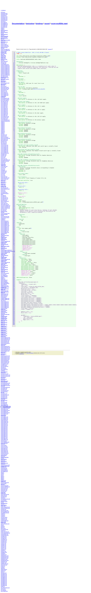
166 (14, 241)
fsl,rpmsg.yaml (3, 167)
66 (14, 126)
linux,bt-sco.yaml (4, 209)
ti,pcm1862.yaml (4, 538)
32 (14, 87)
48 (14, 106)
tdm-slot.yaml (3, 528)
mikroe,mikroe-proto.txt (5, 273)
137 (14, 207)
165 (14, 239)
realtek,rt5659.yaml (4, 436)
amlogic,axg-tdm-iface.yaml (4, 54)
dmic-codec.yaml (4, 142)
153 (14, 226)
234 (14, 318)
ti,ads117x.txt (3, 530)
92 (14, 156)
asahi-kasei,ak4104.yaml (5, 65)
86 (14, 149)
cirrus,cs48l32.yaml (4, 114)
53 (14, 111)
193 (14, 271)
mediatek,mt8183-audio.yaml (4, 248)
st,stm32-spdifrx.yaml (4, 520)
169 (14, 244)
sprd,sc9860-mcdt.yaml (5, 512)
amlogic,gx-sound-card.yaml (4, 59)
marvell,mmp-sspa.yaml (5, 216)
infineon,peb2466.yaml (5, 201)
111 (14, 178)
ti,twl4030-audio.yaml (4, 563)
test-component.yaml (4, 529)
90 (14, 154)
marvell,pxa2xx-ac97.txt (5, 217)
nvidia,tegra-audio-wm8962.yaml (4, 334)
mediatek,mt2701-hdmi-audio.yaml (5, 236)
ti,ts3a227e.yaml (4, 562)
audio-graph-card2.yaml (5, 88)
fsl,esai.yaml (3, 157)
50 (14, 108)
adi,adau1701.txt (4, 15)
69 (14, 130)
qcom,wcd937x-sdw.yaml (5, 408)
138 (14, 209)
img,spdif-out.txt (3, 196)
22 (14, 76)
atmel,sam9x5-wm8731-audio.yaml (5, 79)
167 (14, 242)
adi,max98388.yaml (4, 23)
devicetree (30, 23)
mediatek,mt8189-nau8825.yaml (4, 258)
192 (14, 270)
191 (14, 269)
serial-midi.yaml (3, 491)
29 (14, 84)
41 (14, 98)
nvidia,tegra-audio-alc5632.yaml (4, 309)
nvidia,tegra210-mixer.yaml (3, 354)
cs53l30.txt (3, 132)
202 (14, 282)
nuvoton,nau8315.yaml (5, 301)
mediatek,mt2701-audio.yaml (4, 234)
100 (14, 165)
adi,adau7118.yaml (4, 20)
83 (14, 146)
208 (14, 288)
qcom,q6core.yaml (4, 397)
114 (14, 181)
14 (14, 67)
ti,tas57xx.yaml (3, 551)
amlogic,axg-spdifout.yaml (5, 50)
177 (14, 253)
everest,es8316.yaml (4, 147)
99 (14, 164)
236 (14, 320)
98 (14, 163)
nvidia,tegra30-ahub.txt (5, 360)
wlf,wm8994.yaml (4, 585)
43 (14, 100)
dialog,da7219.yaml (4, 140)
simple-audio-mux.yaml (5, 494)
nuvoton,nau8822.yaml (5, 305)
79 (14, 141)
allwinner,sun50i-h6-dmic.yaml (4, 38)
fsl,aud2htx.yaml (4, 154)
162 (14, 236)
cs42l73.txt (3, 130)
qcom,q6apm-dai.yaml (4, 390)
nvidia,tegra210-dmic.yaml (5, 349)
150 (14, 222)
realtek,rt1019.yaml (4, 427)
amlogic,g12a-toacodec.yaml (3, 56)
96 (14, 161)
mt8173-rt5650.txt (4, 284)
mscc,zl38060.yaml (4, 275)
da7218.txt (2, 133)
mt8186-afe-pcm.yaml (4, 285)
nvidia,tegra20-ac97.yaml (5, 339)
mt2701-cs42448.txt (4, 276)
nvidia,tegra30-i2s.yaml (5, 362)
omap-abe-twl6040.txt (4, 366)
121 (14, 189)
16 (14, 69)
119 (14, 187)
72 (14, 133)
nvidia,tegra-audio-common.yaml (4, 311)
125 (14, 194)
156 (14, 229)
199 (14, 278)
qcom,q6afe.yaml (4, 389)
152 (14, 225)
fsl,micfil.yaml (3, 162)
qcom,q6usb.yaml (4, 403)
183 (14, 260)
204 (14, 284)
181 (14, 258)
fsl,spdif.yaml (3, 173)
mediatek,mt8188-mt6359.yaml (4, 254)
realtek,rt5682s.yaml (4, 439)
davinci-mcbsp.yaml (4, 139)
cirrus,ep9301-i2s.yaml (5, 116)
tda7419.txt (3, 527)
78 (14, 140)
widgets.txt (3, 571)
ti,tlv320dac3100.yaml (4, 560)
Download (50, 49)
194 (14, 272)
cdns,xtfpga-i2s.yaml (4, 101)
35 (14, 91)
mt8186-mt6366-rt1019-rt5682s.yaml (5, 289)
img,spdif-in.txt (3, 195)
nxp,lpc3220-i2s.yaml (4, 363)
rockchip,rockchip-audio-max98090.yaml (5, 466)
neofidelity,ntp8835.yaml (5, 298)
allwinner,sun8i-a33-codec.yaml (4, 42)
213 (14, 294)
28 (14, 83)
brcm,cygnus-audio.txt (5, 100)
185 (14, 262)
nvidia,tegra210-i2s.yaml (5, 350)
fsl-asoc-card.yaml (4, 176)
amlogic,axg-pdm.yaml (5, 46)
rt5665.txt (2, 478)
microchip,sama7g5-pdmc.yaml (4, 268)
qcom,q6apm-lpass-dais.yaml (4, 392)
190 (14, 268)
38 (14, 94)
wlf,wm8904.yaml (4, 579)
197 (14, 276)
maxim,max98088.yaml (5, 222)
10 (14, 62)
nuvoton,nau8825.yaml (5, 307)
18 (14, 72)
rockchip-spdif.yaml (4, 470)
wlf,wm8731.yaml (4, 575)
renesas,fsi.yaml (4, 440)
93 (14, 157)
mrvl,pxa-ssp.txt (3, 274)
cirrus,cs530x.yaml (4, 115)
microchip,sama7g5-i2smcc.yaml (4, 266)
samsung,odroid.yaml (4, 485)
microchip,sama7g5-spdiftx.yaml (4, 271)
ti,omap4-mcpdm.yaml (4, 535)
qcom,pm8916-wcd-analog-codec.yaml (5, 385)
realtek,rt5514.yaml (4, 428)
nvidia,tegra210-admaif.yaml (3, 345)
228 (14, 311)
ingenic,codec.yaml (4, 203)
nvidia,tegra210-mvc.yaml (5, 355)
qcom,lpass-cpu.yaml (4, 373)
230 (14, 314)
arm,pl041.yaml (3, 63)
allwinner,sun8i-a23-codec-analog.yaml (5, 40)
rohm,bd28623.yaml (4, 471)
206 (14, 286)
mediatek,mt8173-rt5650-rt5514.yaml (5, 246)
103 (14, 169)
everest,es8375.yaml (4, 150)
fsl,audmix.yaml (3, 155)
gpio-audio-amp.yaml (4, 187)
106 (14, 172)
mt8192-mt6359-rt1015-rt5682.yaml (5, 292)
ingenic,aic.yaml (4, 202)
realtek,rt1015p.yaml (4, 424)
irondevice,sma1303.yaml (5, 206)
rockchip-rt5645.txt (4, 469)
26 (14, 81)
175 (14, 251)
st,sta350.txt (3, 516)
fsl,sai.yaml (3, 168)
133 (14, 203)
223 (14, 306)
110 (14, 177)
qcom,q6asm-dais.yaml (5, 394)
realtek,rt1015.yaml (4, 423)
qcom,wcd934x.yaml (59, 23)
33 (14, 89)
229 (14, 312)
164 (14, 238)
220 (14, 302)
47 (14, 105)
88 (14, 151)
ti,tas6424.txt (3, 553)
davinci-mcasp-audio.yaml (5, 138)
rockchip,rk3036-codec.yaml (4, 456)
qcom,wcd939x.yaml (4, 413)
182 (14, 259)
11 (14, 64)
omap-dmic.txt (3, 367)
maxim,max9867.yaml (4, 231)
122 (14, 190)
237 (14, 322)
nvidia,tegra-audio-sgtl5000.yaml (4, 326)
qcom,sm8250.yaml (4, 404)
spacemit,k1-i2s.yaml (4, 510)
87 (14, 150)
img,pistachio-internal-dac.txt (5, 194)
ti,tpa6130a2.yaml (4, 561)
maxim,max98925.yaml (5, 232)
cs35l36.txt (3, 126)
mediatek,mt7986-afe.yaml (5, 241)
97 (14, 162)
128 (14, 197)
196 (14, 275)
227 (14, 310)
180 (14, 256)
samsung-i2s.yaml (4, 490)
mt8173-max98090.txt (4, 282)
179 (14, 255)
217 (14, 299)
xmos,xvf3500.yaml (4, 591)
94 (14, 158)
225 (14, 308)
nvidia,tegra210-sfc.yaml (5, 359)
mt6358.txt (2, 277)
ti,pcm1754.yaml (4, 537)
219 (14, 301)
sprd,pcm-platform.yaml (5, 511)
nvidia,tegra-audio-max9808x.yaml (4, 317)
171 (14, 246)
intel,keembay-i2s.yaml (5, 204)
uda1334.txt (3, 568)
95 (14, 159)
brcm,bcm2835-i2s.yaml (5, 98)
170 (14, 245)
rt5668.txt (2, 479)
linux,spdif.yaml (3, 210)
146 (14, 218)
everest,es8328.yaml (4, 149)
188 (14, 266)
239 (14, 324)
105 (14, 171)
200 (14, 279)
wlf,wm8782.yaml (4, 576)
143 (14, 214)
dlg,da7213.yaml (4, 141)
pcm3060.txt (3, 370)
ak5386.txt (2, 29)
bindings (39, 23)
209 (14, 290)
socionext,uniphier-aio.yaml (4, 501)
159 (14, 233)
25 (14, 80)
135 (14, 205)
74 (14, 135)
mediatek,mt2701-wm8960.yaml (4, 238)
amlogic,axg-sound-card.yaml (4, 48)
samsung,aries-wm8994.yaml (3, 481)
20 (14, 74)
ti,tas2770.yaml (3, 546)
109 (14, 175)
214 (14, 295)
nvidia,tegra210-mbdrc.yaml (3, 352)
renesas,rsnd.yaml (4, 446)
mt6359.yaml (3, 278)
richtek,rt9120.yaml (4, 448)
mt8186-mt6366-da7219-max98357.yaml (5, 287)
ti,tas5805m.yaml (4, 552)
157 (14, 230)
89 (14, 153)
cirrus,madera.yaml (4, 118)
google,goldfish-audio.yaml (3, 182)
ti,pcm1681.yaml (4, 536)
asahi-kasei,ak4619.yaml (5, 71)
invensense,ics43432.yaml (5, 205)
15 (14, 68)
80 (14, 142)
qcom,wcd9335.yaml (4, 405)
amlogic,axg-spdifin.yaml (5, 49)
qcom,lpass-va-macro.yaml (3, 377)
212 (14, 293)
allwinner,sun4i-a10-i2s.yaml (4, 33)
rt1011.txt (2, 472)
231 (14, 315)
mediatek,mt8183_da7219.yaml (5, 250)
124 (14, 193)
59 (14, 118)
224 (14, 307)
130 (14, 199)
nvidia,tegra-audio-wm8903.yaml (4, 332)
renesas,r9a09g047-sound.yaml (4, 443)
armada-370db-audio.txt (5, 64)
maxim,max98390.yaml (5, 227)
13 (14, 66)
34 (14, 90)
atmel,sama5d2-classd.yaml (3, 81)
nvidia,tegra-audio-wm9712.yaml (4, 336)
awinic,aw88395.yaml (4, 95)
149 (14, 221)
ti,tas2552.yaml (3, 544)
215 (14, 296)
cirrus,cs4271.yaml (4, 107)
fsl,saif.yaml (3, 169)
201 (14, 280)
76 (14, 138)
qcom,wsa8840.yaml (4, 419)
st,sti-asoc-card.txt (4, 517)
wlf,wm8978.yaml (4, 584)
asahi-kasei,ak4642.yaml (5, 72)
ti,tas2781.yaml (3, 547)
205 (14, 285)
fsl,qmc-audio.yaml (4, 166)
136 (14, 206)
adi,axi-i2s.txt (3, 21)
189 (14, 267)
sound (47, 23)
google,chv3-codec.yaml (5, 177)
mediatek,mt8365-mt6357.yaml (4, 264)
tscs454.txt (3, 567)
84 (14, 147)
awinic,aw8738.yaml (4, 92)
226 (14, 309)
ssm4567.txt (3, 513)
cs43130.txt (3, 131)
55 (14, 114)
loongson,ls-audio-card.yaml (4, 212)
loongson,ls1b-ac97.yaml (5, 213)
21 (14, 75)
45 (14, 102)
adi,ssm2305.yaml (4, 25)
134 (14, 204)
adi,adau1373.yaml (4, 14)
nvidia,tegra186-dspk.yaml (5, 338)
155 (14, 228)
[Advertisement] (41, 11)
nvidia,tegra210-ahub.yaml (5, 347)
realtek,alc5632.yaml (4, 422)
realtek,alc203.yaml (4, 420)
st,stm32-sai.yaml (4, 519)
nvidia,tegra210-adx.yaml (5, 346)
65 (14, 125)
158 (14, 231)
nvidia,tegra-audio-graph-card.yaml (5, 315)
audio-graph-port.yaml (4, 89)
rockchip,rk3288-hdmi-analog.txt (5, 457)
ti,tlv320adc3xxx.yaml (4, 555)
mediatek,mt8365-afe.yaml (5, 262)
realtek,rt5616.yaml (4, 430)
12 (14, 65)
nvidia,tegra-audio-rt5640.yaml (4, 322)
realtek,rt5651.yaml (4, 435)
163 (14, 237)
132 (14, 202)
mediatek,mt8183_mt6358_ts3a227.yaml (5, 251)
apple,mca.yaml (3, 62)
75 (14, 137)
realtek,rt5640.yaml (4, 432)
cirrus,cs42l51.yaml (4, 110)
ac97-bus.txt (3, 12)
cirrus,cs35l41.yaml (4, 102)
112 (14, 179)
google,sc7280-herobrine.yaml (3, 186)
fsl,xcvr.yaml (3, 175)
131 (14, 201)
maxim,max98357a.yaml (5, 225)
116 (14, 183)
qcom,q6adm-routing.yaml (5, 387)
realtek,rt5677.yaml (4, 437)
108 (14, 174)
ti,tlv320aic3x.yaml (4, 559)
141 (14, 212)
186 (14, 263)
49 (14, 107)
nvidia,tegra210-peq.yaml (5, 358)
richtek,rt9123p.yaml (4, 450)
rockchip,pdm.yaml (4, 454)
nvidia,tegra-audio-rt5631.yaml (4, 320)
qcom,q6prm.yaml (4, 402)
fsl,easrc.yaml (3, 156)
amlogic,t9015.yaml (4, 61)
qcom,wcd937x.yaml (4, 409)
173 (14, 249)
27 (14, 82)
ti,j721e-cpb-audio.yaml (5, 531)
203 (14, 283)
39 (14, 95)
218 (14, 300)
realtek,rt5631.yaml (4, 431)
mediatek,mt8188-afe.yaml (5, 252)
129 (14, 198)
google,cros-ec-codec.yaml (3, 180)
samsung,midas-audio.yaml (4, 484)
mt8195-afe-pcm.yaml (4, 293)
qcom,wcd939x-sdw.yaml (5, 412)
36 (14, 92)
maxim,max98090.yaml (5, 223)
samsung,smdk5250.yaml (5, 486)
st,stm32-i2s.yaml (4, 518)
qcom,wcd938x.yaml (4, 411)
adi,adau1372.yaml (4, 13)
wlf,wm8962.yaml (4, 583)
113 (14, 180)
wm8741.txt (3, 586)
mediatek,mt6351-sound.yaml (4, 240)
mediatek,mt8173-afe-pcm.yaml (4, 245)
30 (14, 85)
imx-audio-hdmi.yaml (4, 198)
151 (14, 223)
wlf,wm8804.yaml (4, 577)
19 (14, 73)
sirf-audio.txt (3, 497)
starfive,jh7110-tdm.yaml (5, 523)
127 (14, 196)
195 (14, 274)
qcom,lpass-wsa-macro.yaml (4, 379)
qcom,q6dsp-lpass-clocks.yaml (4, 398)
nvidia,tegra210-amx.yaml (5, 348)
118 (14, 186)
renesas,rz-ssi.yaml (4, 447)
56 (14, 115)
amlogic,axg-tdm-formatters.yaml (4, 52)
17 (14, 70)
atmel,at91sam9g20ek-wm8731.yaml (5, 77)
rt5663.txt (2, 477)
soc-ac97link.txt (3, 500)
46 (14, 103)
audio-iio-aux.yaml (4, 91)
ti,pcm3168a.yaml (4, 539)
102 (14, 167)
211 (14, 292)
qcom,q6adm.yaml (4, 388)
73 (14, 134)
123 (14, 191)
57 (14, 116)
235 (14, 319)
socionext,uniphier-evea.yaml (4, 503)
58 (14, 117)
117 (14, 185)
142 (14, 213)
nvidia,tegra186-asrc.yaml (5, 337)
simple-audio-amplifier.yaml (3, 493)
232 (14, 316)
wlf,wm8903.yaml (4, 578)
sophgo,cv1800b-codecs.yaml (4, 505)
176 (14, 252)
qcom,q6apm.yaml (4, 393)
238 (14, 323)
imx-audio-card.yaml (4, 197)
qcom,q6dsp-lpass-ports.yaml (4, 400)
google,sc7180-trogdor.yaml (3, 184)
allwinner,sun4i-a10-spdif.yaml (4, 34)
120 (14, 188)
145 (14, 217)
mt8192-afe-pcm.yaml (4, 290)
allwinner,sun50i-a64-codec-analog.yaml (4, 36)
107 (14, 173)
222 (14, 304)
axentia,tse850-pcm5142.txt (3, 96)
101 (14, 166)
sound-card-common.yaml (5, 508)
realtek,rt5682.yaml (4, 438)
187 (14, 264)
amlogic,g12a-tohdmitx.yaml (3, 58)
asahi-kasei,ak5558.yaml (5, 73)
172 (14, 247)
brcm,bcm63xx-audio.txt (5, 99)
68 (14, 129)
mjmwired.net (21, 353)
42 (14, 99)
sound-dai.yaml (3, 509)
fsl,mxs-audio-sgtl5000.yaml (3, 165)
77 (14, 139)
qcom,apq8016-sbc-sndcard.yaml (4, 372)
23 (14, 77)
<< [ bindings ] (3, 10)
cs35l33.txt (3, 123)
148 (14, 220)
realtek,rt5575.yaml (4, 429)
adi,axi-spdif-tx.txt (4, 22)
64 (14, 124)
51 (14, 109)
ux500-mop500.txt (4, 569)
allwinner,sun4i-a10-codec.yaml (4, 31)
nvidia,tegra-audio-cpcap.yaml (4, 313)
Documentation (18, 23)
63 (14, 123)
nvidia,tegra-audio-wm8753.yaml (4, 330)
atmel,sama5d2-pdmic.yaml (3, 84)
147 (14, 219)
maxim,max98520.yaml (5, 230)
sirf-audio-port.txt (4, 496)
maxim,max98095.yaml (5, 224)
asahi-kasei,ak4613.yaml (5, 70)
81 (14, 143)
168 (14, 243)
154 (14, 227)
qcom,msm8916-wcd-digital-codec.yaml (4, 381)
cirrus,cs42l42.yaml (4, 108)
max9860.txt (3, 219)
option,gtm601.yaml (4, 369)
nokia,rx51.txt (3, 300)
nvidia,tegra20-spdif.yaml (5, 343)
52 (14, 110)
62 (14, 122)
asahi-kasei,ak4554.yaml (5, 69)
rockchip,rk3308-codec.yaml (4, 459)
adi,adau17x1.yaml (4, 16)
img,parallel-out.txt (4, 192)
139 (14, 210)
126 (14, 195)
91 (14, 155)
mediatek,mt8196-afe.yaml (5, 259)
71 (14, 132)
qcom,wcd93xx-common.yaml (3, 415)
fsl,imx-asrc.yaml (4, 158)
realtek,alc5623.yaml (4, 421)
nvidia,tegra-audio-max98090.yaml (4, 318)
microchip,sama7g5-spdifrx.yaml (4, 269)
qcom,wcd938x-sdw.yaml (5, 410)
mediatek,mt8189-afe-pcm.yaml (4, 256)
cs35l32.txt (3, 122)
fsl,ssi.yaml (3, 174)
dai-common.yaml (4, 134)
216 (14, 298)
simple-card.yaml (4, 495)
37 (14, 93)
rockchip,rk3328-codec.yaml (4, 461)
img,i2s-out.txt (3, 191)
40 (14, 97)
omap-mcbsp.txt (3, 368)
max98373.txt (3, 218)
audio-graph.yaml (4, 90)
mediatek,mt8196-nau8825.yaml (4, 261)
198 (14, 277)
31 (14, 86)
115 (14, 182)
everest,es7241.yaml (4, 146)
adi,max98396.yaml (4, 24)
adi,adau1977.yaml (4, 17)
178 (14, 254)
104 (14, 170)
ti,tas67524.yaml (4, 554)
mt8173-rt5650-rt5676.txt (5, 283)
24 (14, 78)
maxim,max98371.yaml (5, 226)
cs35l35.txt (3, 125)
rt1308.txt (2, 473)
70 (14, 131)
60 (14, 119)
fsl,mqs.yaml (3, 163)
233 (14, 317)
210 (14, 291)
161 (14, 235)
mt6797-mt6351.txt (4, 281)
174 (14, 250)
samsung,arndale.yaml (5, 482)
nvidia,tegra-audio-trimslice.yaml (4, 328)
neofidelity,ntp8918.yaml (5, 299)
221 (14, 303)
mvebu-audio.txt (3, 297)
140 (14, 211)
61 (14, 121)
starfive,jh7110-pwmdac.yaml (3, 522)
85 (14, 148)
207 (14, 287)
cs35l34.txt (3, 124)
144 (14, 215)
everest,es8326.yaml (4, 148)
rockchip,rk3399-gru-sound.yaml (4, 463)
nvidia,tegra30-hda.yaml (5, 361)
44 (14, 101)
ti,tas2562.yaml (3, 545)
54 (14, 113)
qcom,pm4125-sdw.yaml (5, 384)
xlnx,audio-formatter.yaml (5, 587)
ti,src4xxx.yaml (3, 543)
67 (14, 127)
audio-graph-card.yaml (5, 87)
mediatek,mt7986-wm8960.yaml (4, 243)
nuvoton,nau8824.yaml (5, 306)
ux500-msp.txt (3, 570)
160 (14, 234)
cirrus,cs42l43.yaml (4, 109)
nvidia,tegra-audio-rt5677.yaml (4, 324)
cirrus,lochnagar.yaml (4, 117)
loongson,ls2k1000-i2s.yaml (4, 215)
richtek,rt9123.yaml (4, 449)
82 (14, 145)
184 (14, 261)
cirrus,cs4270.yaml (4, 106)
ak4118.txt (2, 28)
